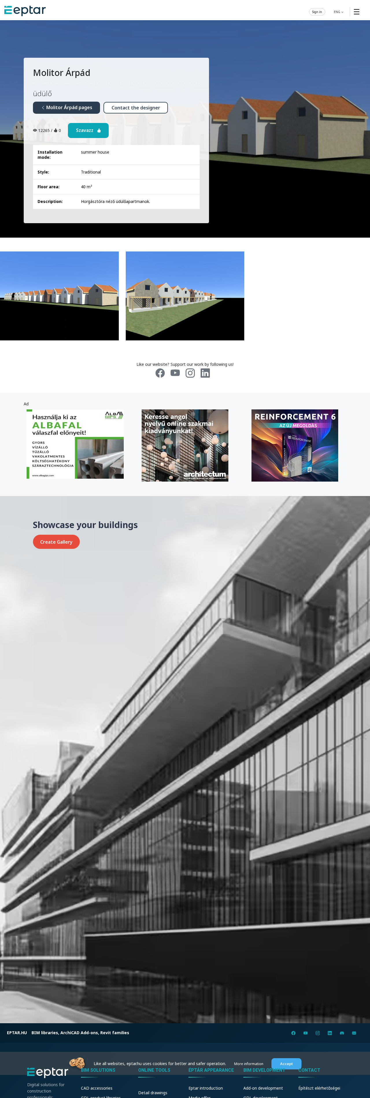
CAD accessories (96, 1088)
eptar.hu (17, 1032)
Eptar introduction (205, 1088)
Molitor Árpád (61, 73)
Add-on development (263, 1088)
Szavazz (86, 130)
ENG (337, 12)
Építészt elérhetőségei (319, 1088)
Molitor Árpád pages (68, 107)
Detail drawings (152, 1092)
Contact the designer (136, 108)
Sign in (317, 12)
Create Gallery (56, 542)
